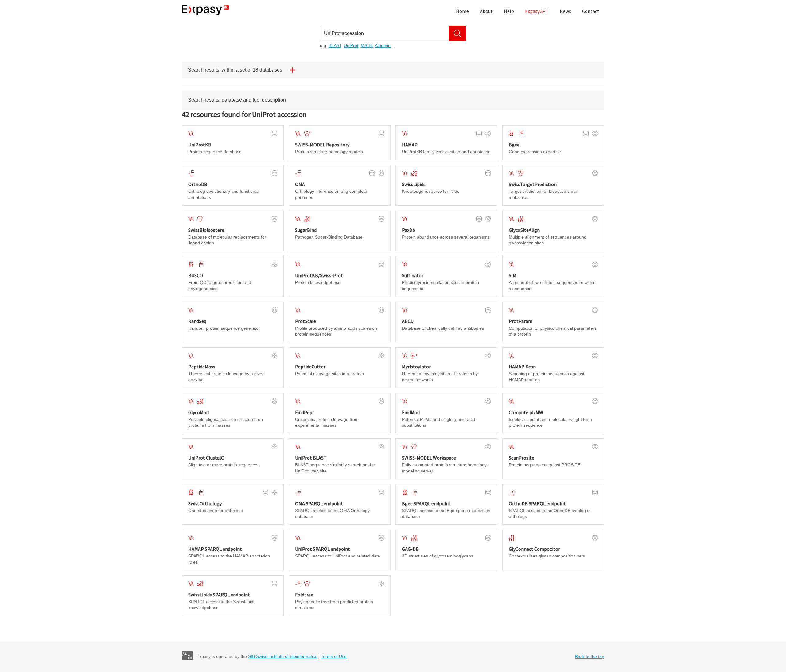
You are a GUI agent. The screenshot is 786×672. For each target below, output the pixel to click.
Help (509, 11)
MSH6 (367, 45)
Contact (590, 11)
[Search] (457, 33)
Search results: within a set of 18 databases (235, 69)
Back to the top (589, 656)
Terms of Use (334, 656)
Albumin (383, 45)
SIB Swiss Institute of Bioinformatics (282, 656)
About (486, 11)
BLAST (335, 45)
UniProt (351, 45)
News (565, 11)
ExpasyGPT (537, 11)
